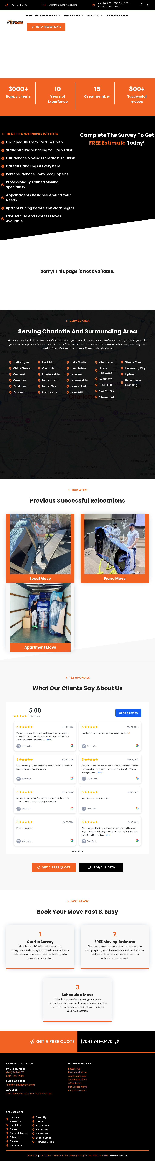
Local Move (74, 1068)
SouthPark (106, 391)
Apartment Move (77, 1076)
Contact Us (45, 1155)
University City (135, 368)
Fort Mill (48, 362)
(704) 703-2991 (15, 1076)
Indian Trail (50, 386)
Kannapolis (50, 392)
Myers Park (79, 386)
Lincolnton (78, 368)
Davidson (20, 386)
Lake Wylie (78, 362)
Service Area (72, 15)
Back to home (77, 287)
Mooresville (79, 380)
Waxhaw (105, 379)
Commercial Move (77, 1079)
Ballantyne (21, 362)
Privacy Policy (77, 1155)
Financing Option (116, 15)
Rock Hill (105, 385)
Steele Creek (134, 362)
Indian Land (50, 380)
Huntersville (51, 374)
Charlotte (106, 362)
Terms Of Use (60, 1155)
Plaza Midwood (19, 1133)
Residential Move (77, 1072)
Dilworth (19, 392)
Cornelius (19, 380)
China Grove (21, 368)
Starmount (106, 397)
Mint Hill (77, 392)
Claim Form (92, 1155)
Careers (104, 1155)
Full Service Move (77, 1087)
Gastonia (48, 368)
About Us (93, 15)
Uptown (130, 374)
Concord (19, 374)
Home (28, 15)
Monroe (76, 374)
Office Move (74, 1083)
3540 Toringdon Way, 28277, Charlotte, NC (29, 1093)
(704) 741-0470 (19, 4)
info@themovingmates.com (62, 4)
